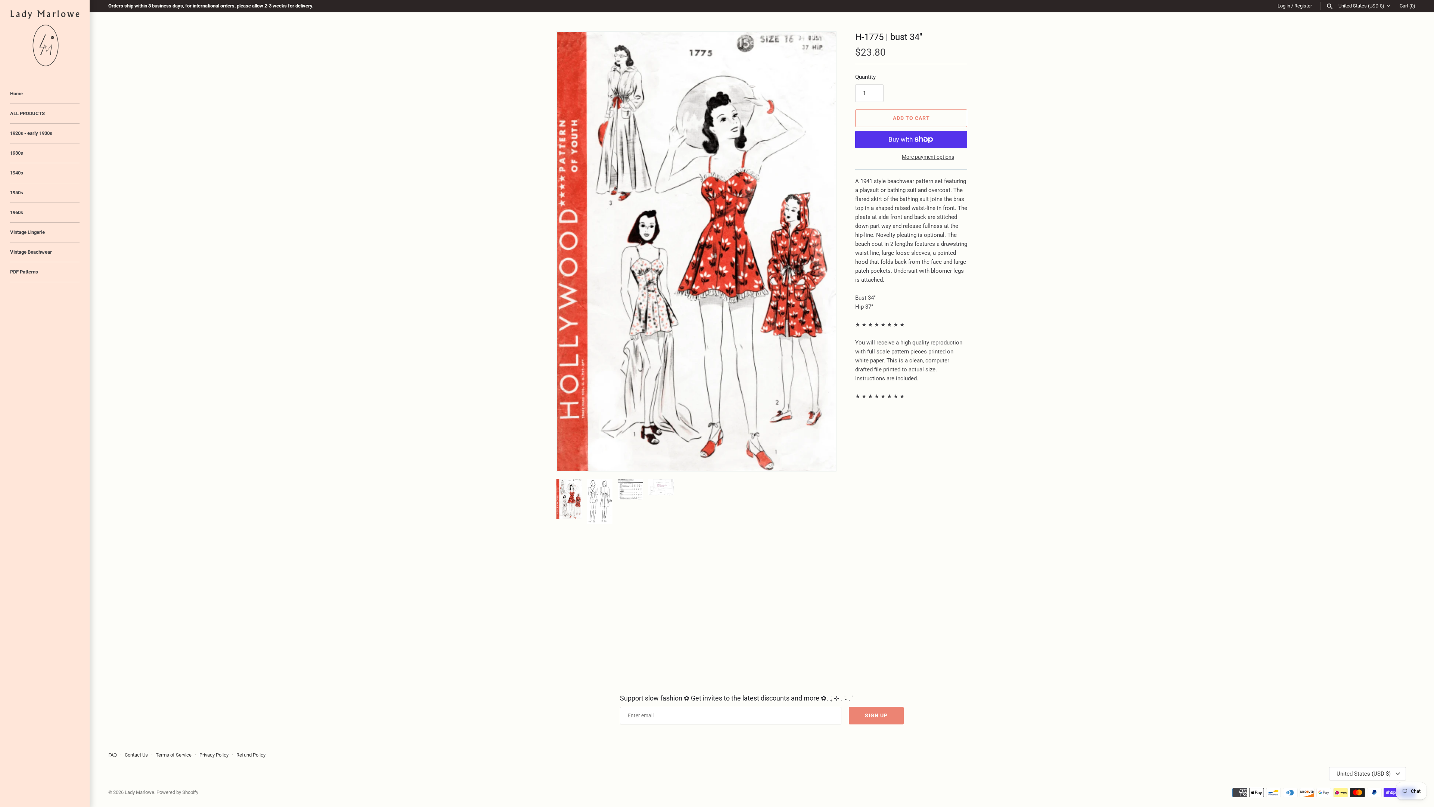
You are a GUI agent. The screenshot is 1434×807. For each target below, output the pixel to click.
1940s (16, 173)
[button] (820, 251)
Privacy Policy (214, 755)
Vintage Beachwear (31, 252)
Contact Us (136, 755)
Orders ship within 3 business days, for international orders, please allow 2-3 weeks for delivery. (211, 6)
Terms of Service (174, 755)
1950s (16, 192)
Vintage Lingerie (27, 232)
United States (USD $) (1361, 6)
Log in (1284, 6)
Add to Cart (911, 118)
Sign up (876, 715)
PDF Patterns (24, 272)
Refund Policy (251, 755)
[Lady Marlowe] (45, 38)
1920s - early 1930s (31, 133)
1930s (16, 153)
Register (1303, 6)
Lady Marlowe (139, 792)
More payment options (928, 157)
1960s (16, 212)
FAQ (112, 755)
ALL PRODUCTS (27, 113)
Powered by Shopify (177, 792)
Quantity (865, 77)
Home (16, 93)
